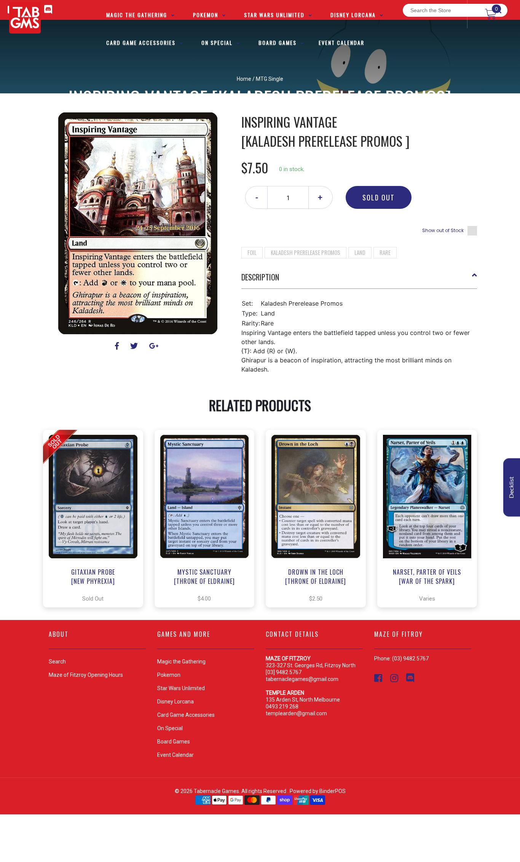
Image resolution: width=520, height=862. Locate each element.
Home (244, 79)
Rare (385, 252)
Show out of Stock (443, 230)
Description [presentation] (260, 277)
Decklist (512, 487)
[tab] (359, 280)
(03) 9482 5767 (410, 658)
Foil (252, 252)
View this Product (96, 518)
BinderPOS (332, 791)
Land (359, 252)
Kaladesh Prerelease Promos (305, 252)
